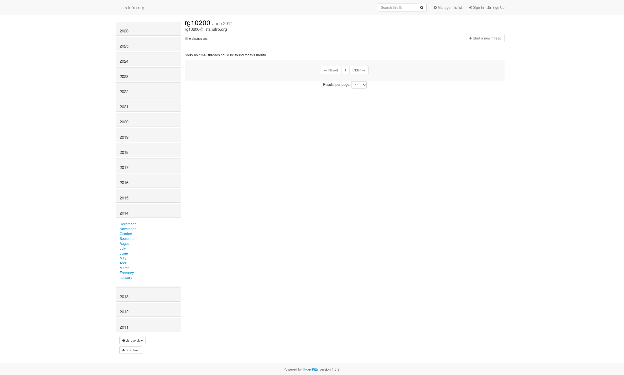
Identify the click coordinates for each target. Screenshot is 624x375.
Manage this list (449, 7)
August (125, 243)
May (123, 258)
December (128, 223)
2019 (124, 137)
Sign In (478, 7)
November (128, 228)
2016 (124, 182)
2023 (124, 76)
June (124, 253)
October (126, 233)
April (123, 262)
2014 (124, 213)
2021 (124, 106)
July (123, 248)
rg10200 (198, 22)
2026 (124, 31)
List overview (134, 340)
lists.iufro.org (131, 7)
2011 (124, 327)
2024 (124, 61)
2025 (124, 46)
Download (132, 350)
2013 (124, 296)
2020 (124, 122)
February (127, 272)
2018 (124, 152)
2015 (124, 198)
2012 (124, 312)
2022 (124, 91)
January (126, 277)
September (128, 238)
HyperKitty (311, 369)
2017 (124, 167)
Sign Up (498, 7)
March (124, 267)
